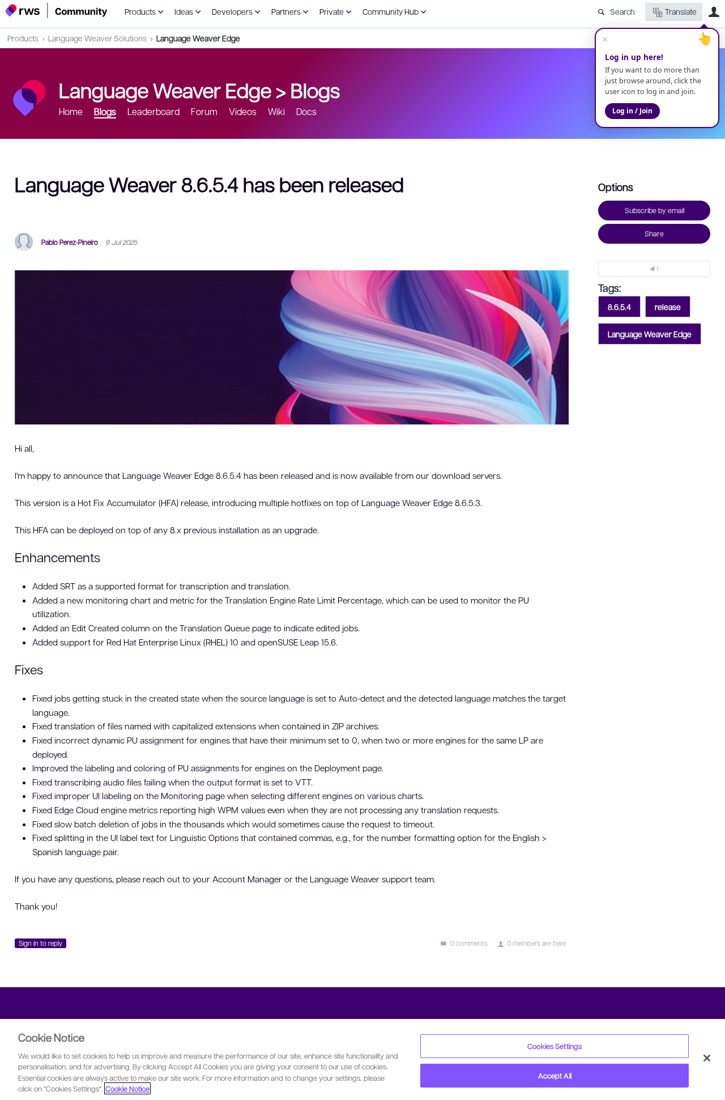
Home (71, 111)
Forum (204, 111)
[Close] (706, 1058)
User (713, 12)
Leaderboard (153, 111)
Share (654, 233)
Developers (232, 11)
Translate (681, 11)
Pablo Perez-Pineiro (69, 242)
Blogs (315, 90)
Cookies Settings (554, 1046)
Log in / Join (632, 111)
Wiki (276, 111)
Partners (286, 11)
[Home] (57, 10)
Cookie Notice (127, 1088)
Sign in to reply (40, 943)
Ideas (183, 11)
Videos (243, 111)
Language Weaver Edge (198, 38)
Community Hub (390, 11)
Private (331, 11)
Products (140, 11)
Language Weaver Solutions (97, 38)
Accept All (555, 1075)
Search (622, 11)
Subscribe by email (654, 210)
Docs (306, 111)
